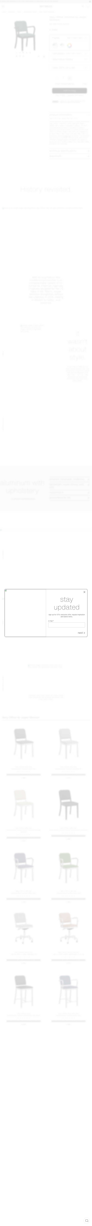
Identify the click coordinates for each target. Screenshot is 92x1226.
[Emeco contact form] (87, 1221)
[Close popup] (84, 592)
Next (80, 633)
